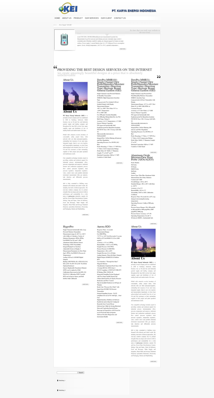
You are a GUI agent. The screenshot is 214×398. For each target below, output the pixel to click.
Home (57, 18)
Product (78, 18)
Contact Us (120, 18)
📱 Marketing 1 (61, 380)
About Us (66, 18)
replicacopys (71, 196)
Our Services (92, 18)
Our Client (106, 18)
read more (122, 48)
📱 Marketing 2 (61, 390)
